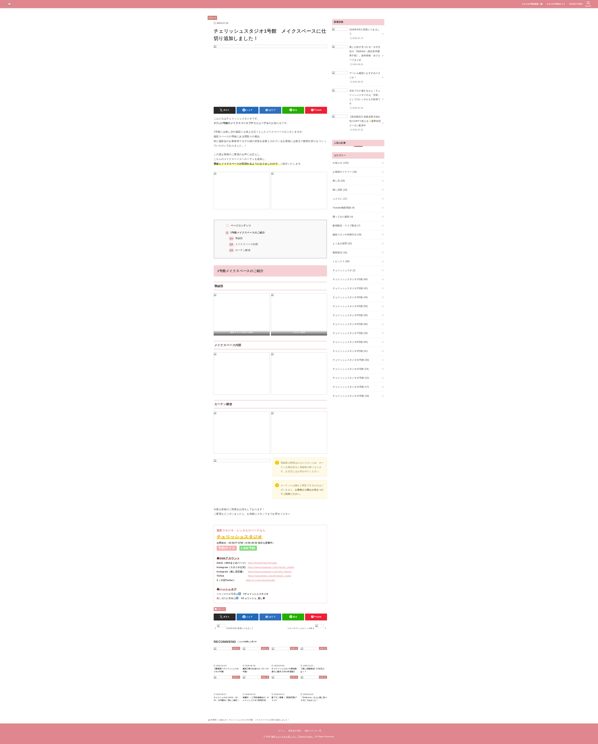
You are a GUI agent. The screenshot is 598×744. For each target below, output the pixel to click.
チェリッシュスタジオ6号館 (350, 324)
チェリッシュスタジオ (239, 536)
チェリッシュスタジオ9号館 (350, 351)
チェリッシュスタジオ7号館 (350, 333)
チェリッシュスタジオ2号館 (350, 288)
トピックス (341, 261)
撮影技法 (340, 252)
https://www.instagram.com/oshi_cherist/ (270, 571)
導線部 (236, 238)
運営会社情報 (294, 731)
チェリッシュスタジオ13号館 (351, 387)
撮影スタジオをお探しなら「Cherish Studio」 (292, 736)
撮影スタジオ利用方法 (347, 234)
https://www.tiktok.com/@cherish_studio (269, 575)
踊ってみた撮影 (343, 216)
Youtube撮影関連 (343, 207)
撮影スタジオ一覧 (313, 731)
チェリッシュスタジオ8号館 (350, 342)
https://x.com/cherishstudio (260, 580)
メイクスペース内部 (244, 244)
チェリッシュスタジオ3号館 (350, 297)
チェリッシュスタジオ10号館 (351, 360)
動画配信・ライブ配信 (346, 225)
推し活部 (340, 190)
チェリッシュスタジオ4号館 (350, 306)
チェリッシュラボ (344, 270)
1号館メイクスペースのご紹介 (246, 232)
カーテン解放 (240, 250)
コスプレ (340, 199)
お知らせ (212, 18)
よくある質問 (342, 243)
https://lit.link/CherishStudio (262, 563)
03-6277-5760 (575, 4)
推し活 (339, 181)
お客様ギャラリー (345, 172)
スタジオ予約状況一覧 (532, 4)
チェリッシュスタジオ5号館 (350, 315)
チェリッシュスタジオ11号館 (351, 369)
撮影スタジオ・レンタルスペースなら (241, 530)
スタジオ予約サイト (556, 4)
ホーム (281, 731)
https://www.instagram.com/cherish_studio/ (271, 567)
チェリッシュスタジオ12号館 (351, 378)
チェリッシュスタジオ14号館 (351, 396)
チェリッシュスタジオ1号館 (350, 279)
